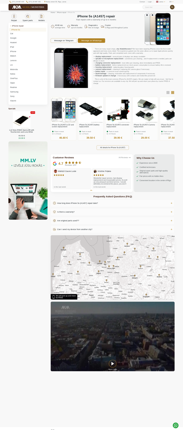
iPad (12, 47)
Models (41, 20)
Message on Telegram (63, 41)
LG (11, 65)
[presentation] (54, 118)
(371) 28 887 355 (35, 2)
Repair (14, 20)
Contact (142, 2)
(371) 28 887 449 (18, 2)
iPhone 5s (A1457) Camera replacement (144, 126)
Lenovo (13, 60)
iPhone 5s (15, 30)
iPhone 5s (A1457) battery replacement (89, 126)
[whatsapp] (176, 425)
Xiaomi (13, 101)
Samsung (14, 92)
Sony (12, 96)
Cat (11, 33)
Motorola (14, 69)
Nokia (12, 74)
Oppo (12, 83)
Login (150, 2)
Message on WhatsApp (91, 41)
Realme (13, 87)
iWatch (13, 56)
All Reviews (123, 157)
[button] (91, 190)
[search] (172, 7)
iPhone (13, 51)
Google (13, 38)
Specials (12, 109)
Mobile (33, 7)
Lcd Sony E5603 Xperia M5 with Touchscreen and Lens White (21, 131)
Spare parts (28, 20)
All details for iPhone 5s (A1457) (112, 147)
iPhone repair (18, 26)
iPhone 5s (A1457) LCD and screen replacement (63, 126)
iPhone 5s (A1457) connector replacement (117, 126)
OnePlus (14, 78)
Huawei (13, 42)
